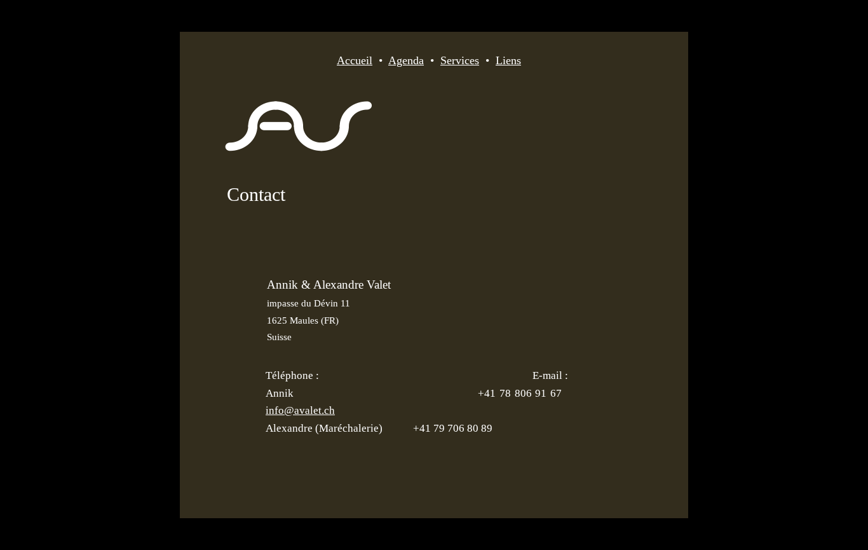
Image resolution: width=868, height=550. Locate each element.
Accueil (354, 60)
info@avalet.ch (300, 410)
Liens (508, 60)
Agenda (406, 60)
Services (459, 60)
